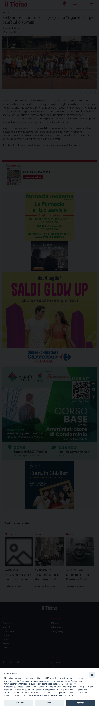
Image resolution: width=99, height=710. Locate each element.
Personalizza (18, 703)
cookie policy (57, 695)
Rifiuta (49, 703)
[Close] (92, 675)
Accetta (80, 703)
